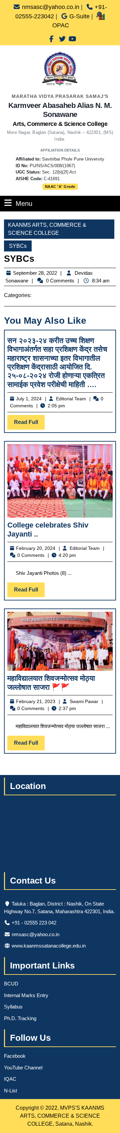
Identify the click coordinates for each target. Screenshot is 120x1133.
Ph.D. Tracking (20, 1018)
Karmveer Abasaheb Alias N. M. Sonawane (60, 114)
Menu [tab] (24, 203)
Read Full (29, 424)
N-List (10, 1090)
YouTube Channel (23, 1067)
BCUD (11, 983)
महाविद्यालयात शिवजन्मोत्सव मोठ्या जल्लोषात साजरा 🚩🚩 (51, 682)
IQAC (10, 1079)
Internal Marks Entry (26, 995)
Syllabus (13, 1006)
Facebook (15, 1056)
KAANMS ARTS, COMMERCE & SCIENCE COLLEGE (47, 229)
